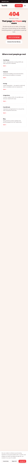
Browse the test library (14, 42)
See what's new (5, 1)
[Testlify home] (4, 6)
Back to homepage (14, 37)
